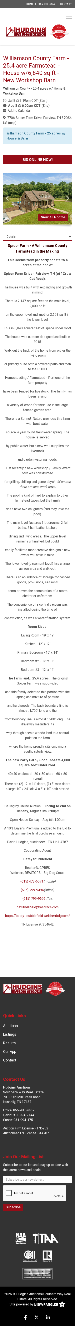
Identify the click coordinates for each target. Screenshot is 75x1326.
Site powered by (22, 1304)
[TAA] (46, 1238)
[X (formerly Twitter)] (36, 1318)
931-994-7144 (23, 1115)
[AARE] (37, 1273)
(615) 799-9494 (32, 890)
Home (30, 4)
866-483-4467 (47, 4)
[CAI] (29, 1256)
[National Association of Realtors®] (47, 1256)
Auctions (10, 1026)
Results (9, 1043)
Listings (9, 1034)
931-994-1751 (24, 1120)
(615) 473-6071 (31, 881)
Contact (66, 4)
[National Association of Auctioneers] (21, 1238)
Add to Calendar (19, 111)
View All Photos (53, 217)
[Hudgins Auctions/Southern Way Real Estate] (37, 31)
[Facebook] (25, 1318)
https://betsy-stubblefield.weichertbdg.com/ (37, 916)
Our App (9, 1051)
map (12, 123)
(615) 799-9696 (33, 899)
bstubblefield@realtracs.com (38, 907)
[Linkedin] (48, 1318)
